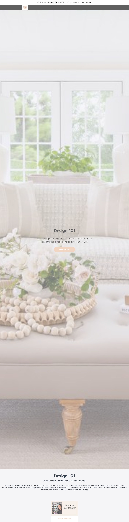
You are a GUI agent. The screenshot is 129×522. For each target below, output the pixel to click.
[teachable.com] (53, 2)
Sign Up (104, 7)
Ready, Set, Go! (64, 249)
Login (99, 7)
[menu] (101, 7)
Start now (88, 2)
